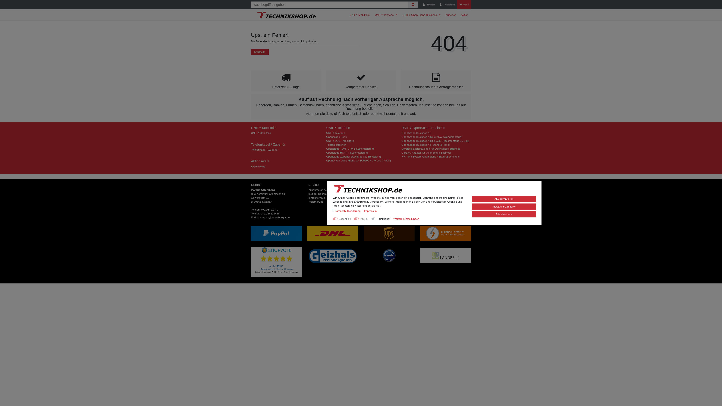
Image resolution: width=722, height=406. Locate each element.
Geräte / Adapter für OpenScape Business (426, 152)
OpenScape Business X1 (416, 132)
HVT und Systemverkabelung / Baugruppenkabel (430, 156)
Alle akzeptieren (503, 198)
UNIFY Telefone (384, 14)
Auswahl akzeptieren (504, 206)
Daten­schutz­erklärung (347, 210)
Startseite (259, 51)
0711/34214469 (270, 213)
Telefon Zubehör (336, 144)
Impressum (371, 210)
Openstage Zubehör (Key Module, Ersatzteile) (353, 156)
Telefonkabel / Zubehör (264, 149)
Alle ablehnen (504, 214)
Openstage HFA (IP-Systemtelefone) (347, 152)
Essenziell (345, 218)
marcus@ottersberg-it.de (275, 217)
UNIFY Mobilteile (360, 14)
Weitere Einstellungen (406, 218)
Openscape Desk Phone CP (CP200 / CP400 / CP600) (358, 160)
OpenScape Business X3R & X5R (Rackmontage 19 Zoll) (435, 140)
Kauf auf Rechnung (318, 193)
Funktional (384, 218)
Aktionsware (258, 166)
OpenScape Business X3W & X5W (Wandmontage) (431, 136)
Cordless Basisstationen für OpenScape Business (430, 148)
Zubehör (451, 14)
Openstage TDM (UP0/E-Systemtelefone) (350, 148)
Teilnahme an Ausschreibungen (326, 189)
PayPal (364, 218)
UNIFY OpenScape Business (420, 14)
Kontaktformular (316, 197)
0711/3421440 (269, 209)
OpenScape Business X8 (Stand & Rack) (425, 144)
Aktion (464, 14)
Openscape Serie (336, 136)
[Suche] (413, 5)
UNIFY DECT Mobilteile (340, 140)
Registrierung (315, 201)
